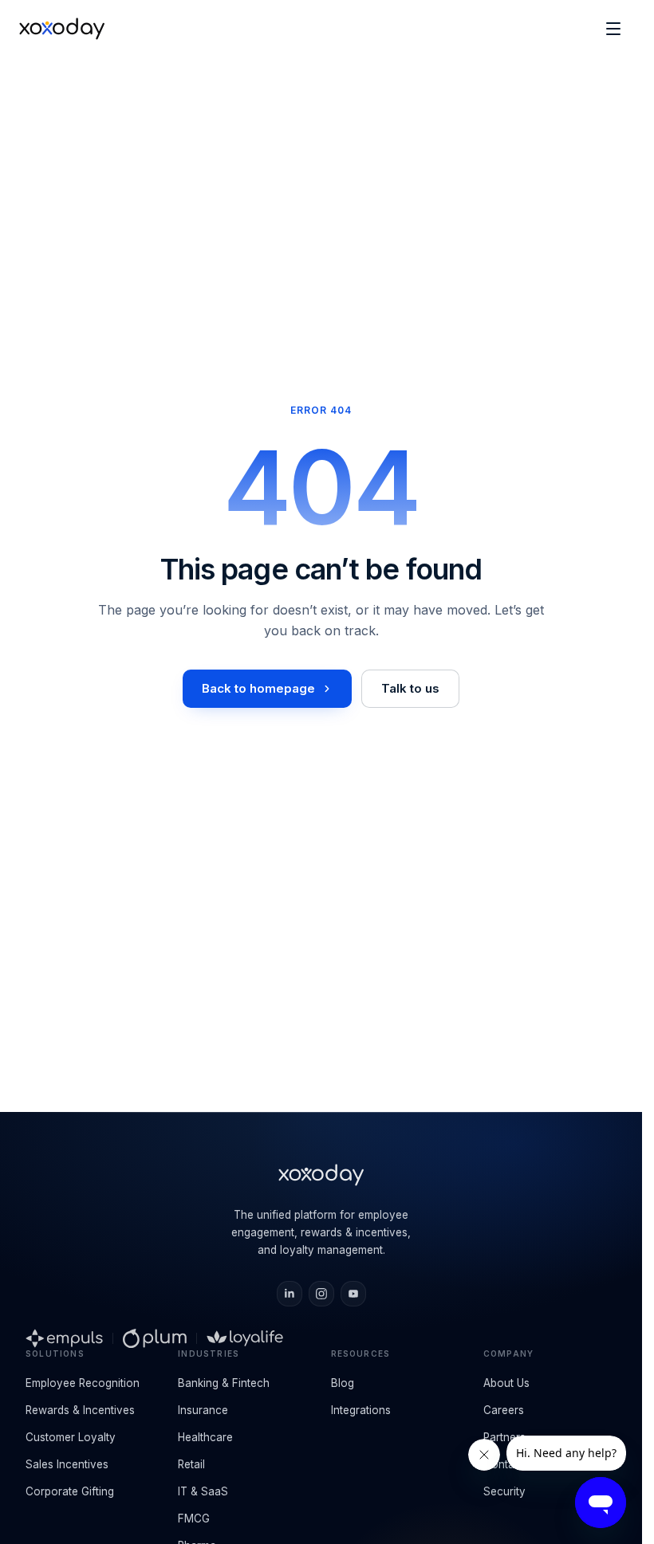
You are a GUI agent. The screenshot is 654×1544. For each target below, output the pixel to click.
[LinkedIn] (289, 1293)
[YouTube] (353, 1293)
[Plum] (155, 1338)
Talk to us (410, 688)
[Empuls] (64, 1338)
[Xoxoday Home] (61, 29)
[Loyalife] (245, 1338)
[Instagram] (321, 1293)
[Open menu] (613, 29)
